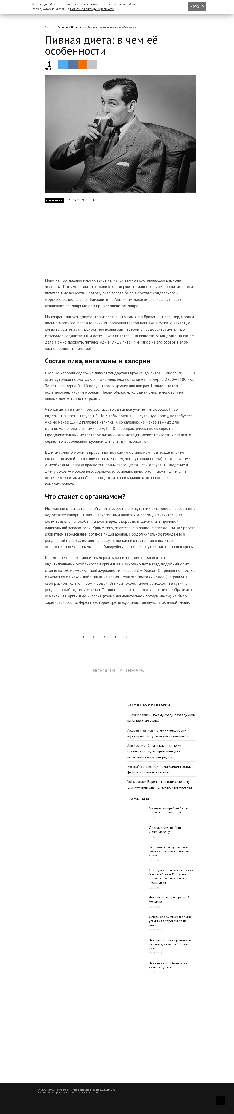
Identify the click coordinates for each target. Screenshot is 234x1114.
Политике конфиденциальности (92, 9)
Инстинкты (78, 27)
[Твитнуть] (63, 64)
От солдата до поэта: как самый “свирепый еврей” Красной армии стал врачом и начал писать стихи (171, 876)
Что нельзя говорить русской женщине (169, 899)
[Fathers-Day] (120, 134)
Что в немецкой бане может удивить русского (169, 965)
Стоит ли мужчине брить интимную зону (165, 830)
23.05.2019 (76, 200)
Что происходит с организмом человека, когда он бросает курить (170, 944)
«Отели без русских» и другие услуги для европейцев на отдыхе (170, 921)
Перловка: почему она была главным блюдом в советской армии (170, 851)
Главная (63, 27)
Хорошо (197, 7)
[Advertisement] (117, 243)
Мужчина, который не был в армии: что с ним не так (168, 810)
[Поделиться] (73, 64)
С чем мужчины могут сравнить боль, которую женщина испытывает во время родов (154, 751)
